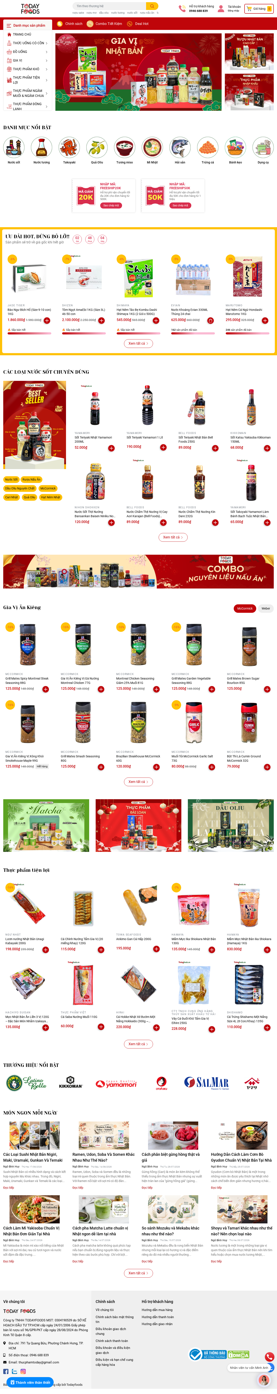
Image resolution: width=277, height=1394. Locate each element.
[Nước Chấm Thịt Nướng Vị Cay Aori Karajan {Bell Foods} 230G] (147, 479)
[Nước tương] (41, 147)
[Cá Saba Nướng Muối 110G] (83, 983)
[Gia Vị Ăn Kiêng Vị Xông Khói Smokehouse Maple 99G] (27, 722)
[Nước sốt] (13, 147)
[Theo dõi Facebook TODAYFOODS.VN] (5, 1371)
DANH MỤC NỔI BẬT (27, 127)
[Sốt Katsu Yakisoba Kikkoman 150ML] (251, 405)
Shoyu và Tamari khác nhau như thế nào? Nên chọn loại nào (241, 1231)
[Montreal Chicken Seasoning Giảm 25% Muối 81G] (138, 644)
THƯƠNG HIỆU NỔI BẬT (31, 1065)
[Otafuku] (161, 1083)
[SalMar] (206, 1083)
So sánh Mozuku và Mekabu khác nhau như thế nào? (170, 1231)
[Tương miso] (124, 147)
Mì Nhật (152, 162)
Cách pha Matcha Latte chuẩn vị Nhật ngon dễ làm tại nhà (100, 1231)
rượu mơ (92, 12)
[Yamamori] (116, 1083)
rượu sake (78, 12)
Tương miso (124, 162)
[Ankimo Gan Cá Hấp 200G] (138, 905)
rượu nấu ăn (147, 12)
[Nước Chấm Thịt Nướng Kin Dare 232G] (199, 479)
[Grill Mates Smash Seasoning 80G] (83, 722)
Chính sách (73, 24)
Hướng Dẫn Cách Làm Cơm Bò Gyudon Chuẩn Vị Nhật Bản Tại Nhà (241, 1157)
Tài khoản (234, 6)
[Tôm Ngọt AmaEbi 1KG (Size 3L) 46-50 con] (84, 276)
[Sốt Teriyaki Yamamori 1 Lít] (147, 405)
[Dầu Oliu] (231, 825)
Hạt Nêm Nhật (50, 497)
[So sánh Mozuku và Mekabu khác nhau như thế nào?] (173, 1209)
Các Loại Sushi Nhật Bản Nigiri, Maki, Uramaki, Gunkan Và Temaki (33, 1157)
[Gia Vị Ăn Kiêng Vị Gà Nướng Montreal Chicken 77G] (83, 644)
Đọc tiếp (8, 1187)
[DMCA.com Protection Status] (238, 1354)
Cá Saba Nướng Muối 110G (79, 1017)
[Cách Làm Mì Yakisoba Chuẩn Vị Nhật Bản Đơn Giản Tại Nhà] (34, 1209)
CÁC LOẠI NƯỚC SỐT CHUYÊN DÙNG (46, 372)
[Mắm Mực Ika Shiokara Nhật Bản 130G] (193, 905)
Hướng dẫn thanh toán (158, 1317)
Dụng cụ (263, 162)
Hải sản (180, 162)
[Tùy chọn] (210, 320)
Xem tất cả (137, 343)
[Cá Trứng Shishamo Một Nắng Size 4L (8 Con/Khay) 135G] (249, 983)
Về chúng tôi (105, 1310)
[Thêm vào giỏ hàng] (47, 320)
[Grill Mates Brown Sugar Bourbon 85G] (249, 644)
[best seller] (34, 425)
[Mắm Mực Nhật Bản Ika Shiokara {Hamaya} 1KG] (249, 905)
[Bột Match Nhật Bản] (46, 825)
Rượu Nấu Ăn (31, 479)
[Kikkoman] (71, 1083)
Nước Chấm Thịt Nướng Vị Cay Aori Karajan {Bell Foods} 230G (147, 516)
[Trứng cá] (207, 147)
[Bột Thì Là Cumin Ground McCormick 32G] (249, 722)
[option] (138, 72)
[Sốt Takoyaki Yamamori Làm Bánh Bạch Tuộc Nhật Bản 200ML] (251, 479)
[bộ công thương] (208, 1354)
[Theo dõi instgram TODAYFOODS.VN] (23, 1371)
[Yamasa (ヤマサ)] (252, 1083)
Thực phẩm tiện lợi (26, 870)
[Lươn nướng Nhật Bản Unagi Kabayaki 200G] (27, 905)
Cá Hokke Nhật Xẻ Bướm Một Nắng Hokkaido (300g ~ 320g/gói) (135, 1021)
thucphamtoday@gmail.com (39, 1362)
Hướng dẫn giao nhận (157, 1324)
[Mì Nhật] (152, 147)
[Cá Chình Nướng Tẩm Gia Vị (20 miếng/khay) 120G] (83, 905)
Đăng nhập (233, 10)
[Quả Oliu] (97, 147)
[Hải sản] (180, 147)
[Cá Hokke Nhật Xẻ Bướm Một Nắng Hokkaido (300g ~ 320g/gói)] (138, 983)
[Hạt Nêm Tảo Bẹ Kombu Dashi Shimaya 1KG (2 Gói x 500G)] (138, 276)
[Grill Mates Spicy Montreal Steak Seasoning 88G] (27, 644)
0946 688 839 (198, 11)
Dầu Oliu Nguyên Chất (20, 488)
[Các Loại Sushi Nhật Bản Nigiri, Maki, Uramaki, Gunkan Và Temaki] (34, 1136)
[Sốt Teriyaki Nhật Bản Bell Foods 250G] (199, 405)
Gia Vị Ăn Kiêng (22, 607)
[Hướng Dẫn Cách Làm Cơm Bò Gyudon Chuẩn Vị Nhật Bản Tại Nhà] (242, 1136)
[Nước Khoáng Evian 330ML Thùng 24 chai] (193, 276)
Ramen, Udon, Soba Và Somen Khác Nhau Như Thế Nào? (103, 1157)
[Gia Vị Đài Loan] (139, 825)
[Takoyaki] (69, 147)
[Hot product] (138, 572)
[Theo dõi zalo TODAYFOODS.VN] (14, 1371)
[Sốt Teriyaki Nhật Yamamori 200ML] (95, 405)
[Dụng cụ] (263, 147)
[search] (152, 6)
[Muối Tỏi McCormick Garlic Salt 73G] (193, 722)
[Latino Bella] (25, 1083)
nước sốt (132, 12)
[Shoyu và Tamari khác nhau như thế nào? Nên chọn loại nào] (242, 1209)
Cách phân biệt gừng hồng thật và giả (171, 1157)
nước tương (118, 12)
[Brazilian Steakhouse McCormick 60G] (138, 722)
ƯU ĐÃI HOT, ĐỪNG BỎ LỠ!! (37, 236)
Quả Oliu (97, 162)
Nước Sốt (11, 479)
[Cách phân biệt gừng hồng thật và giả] (173, 1136)
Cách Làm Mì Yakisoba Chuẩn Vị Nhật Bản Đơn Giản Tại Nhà (31, 1231)
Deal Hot (141, 24)
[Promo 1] (249, 51)
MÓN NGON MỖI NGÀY (30, 1113)
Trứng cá (208, 162)
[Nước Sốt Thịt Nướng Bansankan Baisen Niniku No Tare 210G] (95, 479)
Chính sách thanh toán (112, 1341)
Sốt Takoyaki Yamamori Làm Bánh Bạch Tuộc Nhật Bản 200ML (249, 516)
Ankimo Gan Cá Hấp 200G (133, 939)
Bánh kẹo (235, 162)
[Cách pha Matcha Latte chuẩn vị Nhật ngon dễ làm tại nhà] (103, 1209)
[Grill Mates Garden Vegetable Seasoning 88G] (193, 644)
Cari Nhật (11, 497)
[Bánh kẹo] (235, 147)
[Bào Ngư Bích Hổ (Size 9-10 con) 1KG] (29, 276)
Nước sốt (14, 162)
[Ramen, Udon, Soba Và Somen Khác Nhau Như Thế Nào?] (103, 1136)
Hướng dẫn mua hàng (157, 1310)
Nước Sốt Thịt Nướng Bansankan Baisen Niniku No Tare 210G (94, 516)
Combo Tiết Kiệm (109, 24)
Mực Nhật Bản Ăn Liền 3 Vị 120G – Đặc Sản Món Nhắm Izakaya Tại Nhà (27, 1021)
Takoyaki (69, 162)
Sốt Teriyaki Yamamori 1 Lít (145, 437)
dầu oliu (104, 12)
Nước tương (42, 162)
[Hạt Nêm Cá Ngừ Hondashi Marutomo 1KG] (248, 276)
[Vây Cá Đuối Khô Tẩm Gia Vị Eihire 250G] (193, 983)
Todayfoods (74, 1384)
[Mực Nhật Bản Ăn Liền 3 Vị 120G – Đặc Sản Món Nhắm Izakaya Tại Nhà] (27, 983)
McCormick (48, 488)
